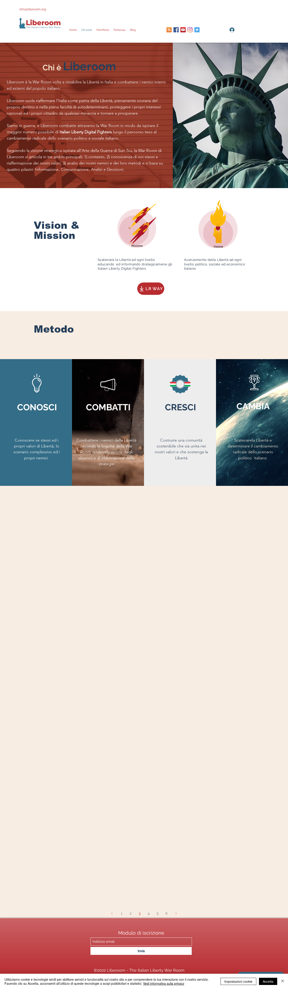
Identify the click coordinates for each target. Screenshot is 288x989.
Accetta (268, 981)
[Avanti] (175, 913)
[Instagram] (190, 29)
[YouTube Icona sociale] (183, 29)
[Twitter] (197, 29)
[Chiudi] (282, 981)
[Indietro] (112, 913)
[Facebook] (176, 29)
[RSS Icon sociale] (169, 29)
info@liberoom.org (32, 9)
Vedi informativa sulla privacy (163, 983)
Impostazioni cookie (238, 981)
